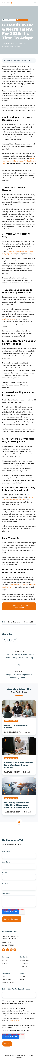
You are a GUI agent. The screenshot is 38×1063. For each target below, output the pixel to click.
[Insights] (19, 664)
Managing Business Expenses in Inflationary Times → (18, 676)
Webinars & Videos (8, 982)
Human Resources (9, 20)
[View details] (3, 949)
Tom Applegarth (9, 43)
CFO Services (24, 960)
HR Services (24, 963)
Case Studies (6, 979)
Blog (3, 976)
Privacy (22, 976)
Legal (22, 973)
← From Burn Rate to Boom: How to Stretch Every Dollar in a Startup (19, 656)
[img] (29, 60)
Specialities (23, 966)
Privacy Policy (15, 1021)
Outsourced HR (22, 20)
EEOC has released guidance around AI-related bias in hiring (19, 161)
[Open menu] (35, 3)
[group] (19, 60)
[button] (5, 60)
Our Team (5, 960)
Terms (22, 979)
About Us (5, 963)
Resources (6, 973)
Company (5, 957)
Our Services (24, 957)
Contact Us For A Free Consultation (19, 606)
